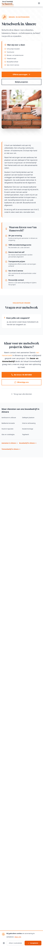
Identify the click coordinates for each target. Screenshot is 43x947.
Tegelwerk (25, 434)
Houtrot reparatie (7, 429)
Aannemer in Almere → (10, 443)
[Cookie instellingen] (4, 943)
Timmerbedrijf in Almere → (11, 449)
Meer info (18, 937)
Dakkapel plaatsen (28, 417)
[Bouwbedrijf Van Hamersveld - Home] (8, 3)
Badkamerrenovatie (8, 423)
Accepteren (34, 943)
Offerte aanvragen (20, 74)
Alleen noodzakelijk (15, 943)
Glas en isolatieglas (8, 434)
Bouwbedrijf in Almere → (27, 443)
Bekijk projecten (21, 82)
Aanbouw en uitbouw (9, 417)
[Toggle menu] (39, 3)
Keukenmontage (27, 429)
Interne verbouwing (29, 423)
